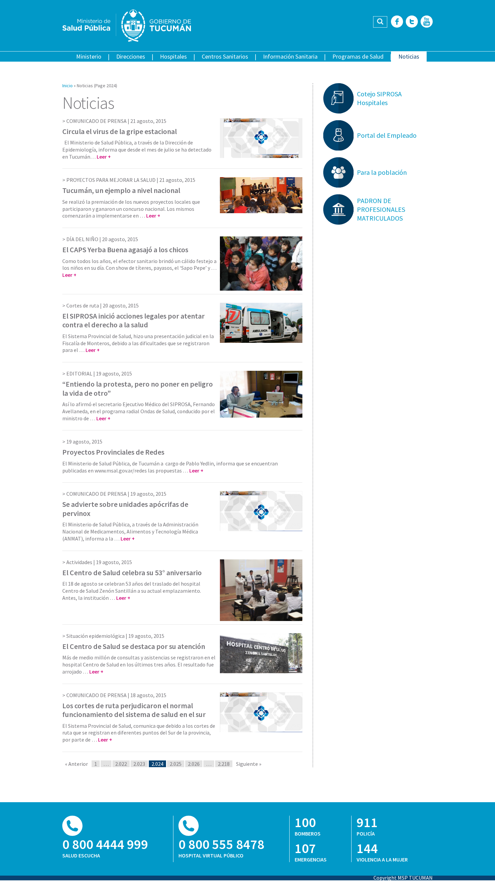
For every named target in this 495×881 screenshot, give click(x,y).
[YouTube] (427, 22)
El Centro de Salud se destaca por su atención (133, 646)
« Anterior (76, 763)
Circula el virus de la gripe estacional (119, 131)
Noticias (408, 56)
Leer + (104, 156)
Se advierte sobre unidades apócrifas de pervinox (125, 508)
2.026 (194, 763)
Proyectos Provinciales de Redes (113, 452)
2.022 (121, 763)
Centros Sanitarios (225, 56)
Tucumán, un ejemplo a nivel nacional (121, 190)
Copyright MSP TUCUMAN (403, 877)
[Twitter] (412, 22)
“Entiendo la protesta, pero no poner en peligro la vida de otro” (137, 388)
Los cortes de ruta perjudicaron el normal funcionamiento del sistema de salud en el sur (134, 710)
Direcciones (130, 56)
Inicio (67, 86)
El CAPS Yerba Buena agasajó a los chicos (125, 249)
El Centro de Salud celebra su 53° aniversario (132, 572)
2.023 (139, 763)
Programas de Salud (358, 56)
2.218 (224, 763)
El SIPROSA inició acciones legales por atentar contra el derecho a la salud (133, 320)
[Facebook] (397, 22)
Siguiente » (248, 763)
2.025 (176, 763)
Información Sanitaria (290, 56)
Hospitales (173, 56)
